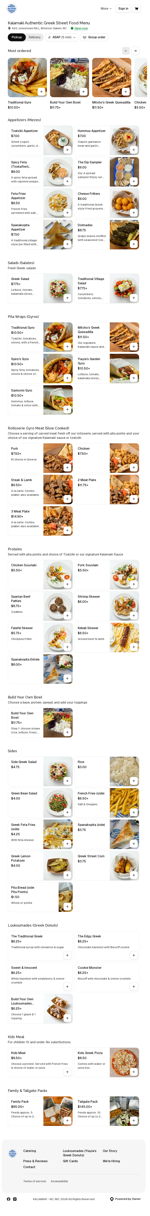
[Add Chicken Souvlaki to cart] (67, 584)
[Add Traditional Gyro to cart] (41, 91)
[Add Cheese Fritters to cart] (133, 212)
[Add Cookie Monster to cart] (133, 986)
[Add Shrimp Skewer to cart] (133, 615)
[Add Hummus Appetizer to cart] (133, 149)
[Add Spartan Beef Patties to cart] (67, 615)
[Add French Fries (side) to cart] (133, 812)
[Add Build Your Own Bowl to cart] (83, 91)
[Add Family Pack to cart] (67, 1120)
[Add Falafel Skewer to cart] (67, 646)
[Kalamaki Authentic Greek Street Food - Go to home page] (11, 8)
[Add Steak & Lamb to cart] (67, 498)
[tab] (17, 37)
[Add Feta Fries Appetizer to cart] (67, 212)
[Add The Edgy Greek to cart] (133, 955)
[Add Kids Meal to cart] (67, 1071)
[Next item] (135, 51)
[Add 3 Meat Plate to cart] (67, 530)
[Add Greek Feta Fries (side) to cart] (67, 843)
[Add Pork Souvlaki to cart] (133, 584)
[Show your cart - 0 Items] (136, 9)
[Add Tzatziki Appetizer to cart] (67, 149)
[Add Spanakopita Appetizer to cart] (67, 244)
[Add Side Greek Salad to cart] (67, 780)
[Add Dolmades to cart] (133, 244)
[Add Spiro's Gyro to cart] (67, 377)
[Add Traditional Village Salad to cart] (133, 297)
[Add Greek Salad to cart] (67, 297)
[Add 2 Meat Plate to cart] (133, 498)
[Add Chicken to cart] (133, 467)
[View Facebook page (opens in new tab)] (8, 1199)
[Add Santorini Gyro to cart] (67, 409)
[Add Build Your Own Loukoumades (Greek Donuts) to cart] (67, 1018)
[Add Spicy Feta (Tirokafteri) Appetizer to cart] (67, 181)
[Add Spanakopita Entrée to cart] (67, 678)
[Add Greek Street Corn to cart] (133, 875)
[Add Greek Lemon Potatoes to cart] (67, 875)
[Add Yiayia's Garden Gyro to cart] (133, 377)
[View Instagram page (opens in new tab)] (14, 1199)
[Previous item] (126, 51)
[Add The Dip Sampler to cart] (133, 181)
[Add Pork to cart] (67, 467)
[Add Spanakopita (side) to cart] (133, 843)
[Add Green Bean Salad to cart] (67, 812)
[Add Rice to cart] (133, 780)
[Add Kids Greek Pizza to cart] (133, 1071)
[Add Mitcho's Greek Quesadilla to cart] (125, 91)
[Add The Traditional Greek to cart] (67, 955)
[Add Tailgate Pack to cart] (133, 1120)
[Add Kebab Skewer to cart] (133, 646)
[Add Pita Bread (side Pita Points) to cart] (67, 906)
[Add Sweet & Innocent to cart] (67, 986)
